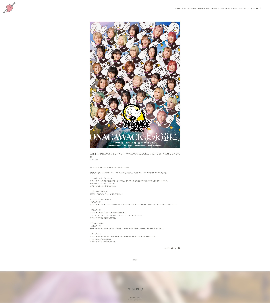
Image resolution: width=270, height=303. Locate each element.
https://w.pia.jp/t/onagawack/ (100, 239)
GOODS (234, 8)
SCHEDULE (192, 8)
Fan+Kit (139, 297)
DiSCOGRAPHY (224, 8)
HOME (177, 8)
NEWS (184, 8)
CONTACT (242, 8)
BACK (135, 260)
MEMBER (201, 8)
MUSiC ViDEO (211, 8)
